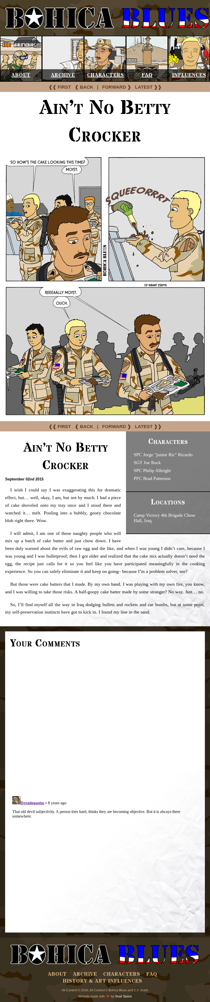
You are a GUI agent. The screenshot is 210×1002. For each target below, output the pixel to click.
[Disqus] (105, 721)
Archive (63, 75)
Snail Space (123, 996)
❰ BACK (84, 87)
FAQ (147, 75)
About (21, 75)
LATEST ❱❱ (148, 87)
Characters (105, 75)
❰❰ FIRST (60, 87)
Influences (189, 75)
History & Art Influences (102, 981)
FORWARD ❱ (116, 87)
